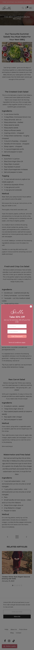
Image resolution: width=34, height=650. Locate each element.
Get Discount (17, 336)
